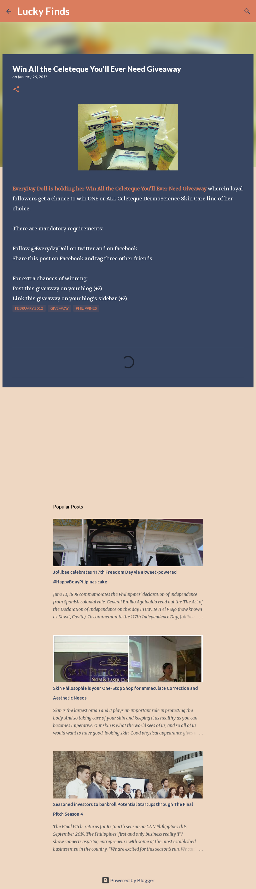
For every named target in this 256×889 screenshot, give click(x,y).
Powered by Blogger (132, 880)
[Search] (78, 11)
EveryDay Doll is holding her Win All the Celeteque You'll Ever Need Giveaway (109, 188)
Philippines (86, 308)
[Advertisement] (128, 440)
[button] (16, 90)
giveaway (59, 308)
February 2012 (29, 308)
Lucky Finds (43, 11)
